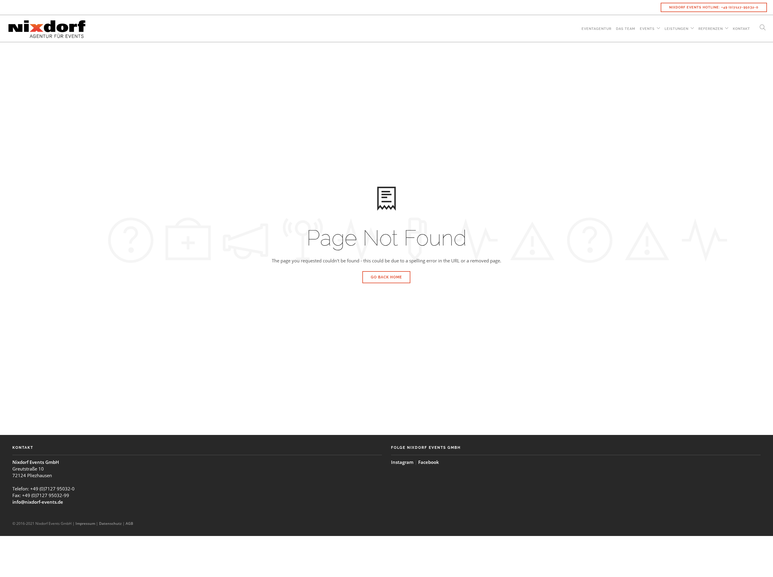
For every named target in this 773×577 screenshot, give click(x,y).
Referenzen (710, 29)
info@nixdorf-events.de (37, 502)
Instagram (402, 462)
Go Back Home (386, 277)
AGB (129, 523)
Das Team (625, 29)
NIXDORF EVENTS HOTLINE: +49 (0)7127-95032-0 (714, 7)
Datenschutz (110, 523)
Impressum (85, 523)
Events (647, 29)
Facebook (428, 462)
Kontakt (741, 29)
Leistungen (676, 29)
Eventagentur (596, 29)
